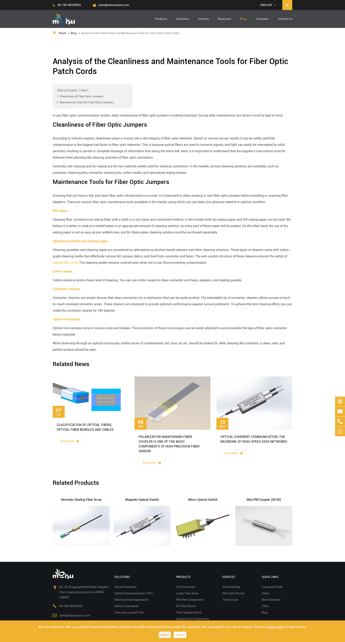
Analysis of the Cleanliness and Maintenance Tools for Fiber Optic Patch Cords (130, 33)
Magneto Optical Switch (142, 500)
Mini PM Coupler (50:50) (264, 500)
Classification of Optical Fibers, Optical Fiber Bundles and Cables (85, 427)
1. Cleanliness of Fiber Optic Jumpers (80, 96)
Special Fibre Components (192, 618)
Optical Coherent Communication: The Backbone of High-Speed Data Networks (253, 439)
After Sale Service (233, 593)
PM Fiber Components (190, 599)
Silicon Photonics (125, 587)
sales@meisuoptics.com (113, 5)
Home (62, 33)
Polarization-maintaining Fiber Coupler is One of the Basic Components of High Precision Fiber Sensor (169, 444)
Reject (165, 634)
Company (262, 19)
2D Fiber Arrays (185, 587)
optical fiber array (65, 263)
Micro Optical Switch (203, 500)
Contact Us (285, 19)
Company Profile (272, 587)
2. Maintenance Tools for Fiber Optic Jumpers (85, 102)
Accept (180, 634)
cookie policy (275, 627)
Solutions (182, 19)
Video (265, 593)
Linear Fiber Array (187, 593)
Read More (67, 441)
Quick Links (270, 577)
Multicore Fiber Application (131, 599)
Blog (243, 19)
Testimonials (230, 599)
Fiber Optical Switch (189, 612)
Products (161, 19)
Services (203, 19)
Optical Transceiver (126, 606)
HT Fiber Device (185, 606)
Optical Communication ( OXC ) (134, 593)
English (266, 5)
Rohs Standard (271, 599)
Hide (83, 90)
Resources (224, 19)
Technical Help (231, 587)
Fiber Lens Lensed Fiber (129, 612)
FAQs (265, 606)
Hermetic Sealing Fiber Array (81, 500)
